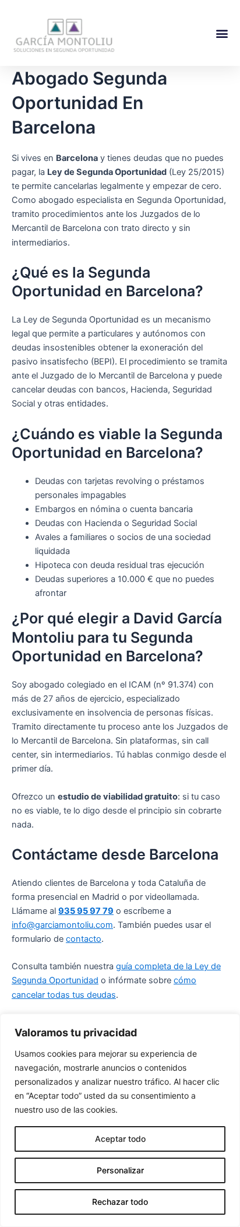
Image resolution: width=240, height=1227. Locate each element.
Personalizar (120, 1170)
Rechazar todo (120, 1202)
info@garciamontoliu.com (62, 925)
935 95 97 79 (86, 911)
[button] (221, 33)
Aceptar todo (120, 1139)
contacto (83, 939)
